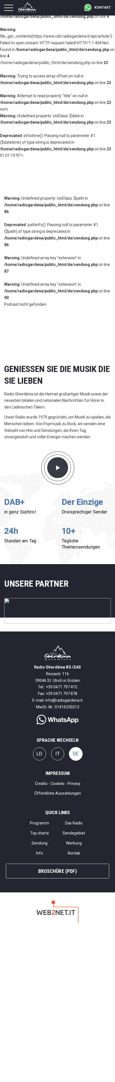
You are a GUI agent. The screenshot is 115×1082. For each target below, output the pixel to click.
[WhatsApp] (57, 717)
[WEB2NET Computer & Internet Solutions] (57, 911)
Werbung (74, 843)
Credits (41, 783)
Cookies (57, 783)
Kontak (74, 853)
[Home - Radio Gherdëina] (57, 652)
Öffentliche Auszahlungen (57, 793)
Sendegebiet (74, 833)
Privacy (74, 783)
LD (39, 754)
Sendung (39, 843)
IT (57, 754)
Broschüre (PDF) (57, 871)
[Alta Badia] (57, 611)
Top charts (39, 833)
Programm (39, 823)
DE (76, 754)
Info (39, 853)
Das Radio (74, 823)
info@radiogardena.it (64, 700)
